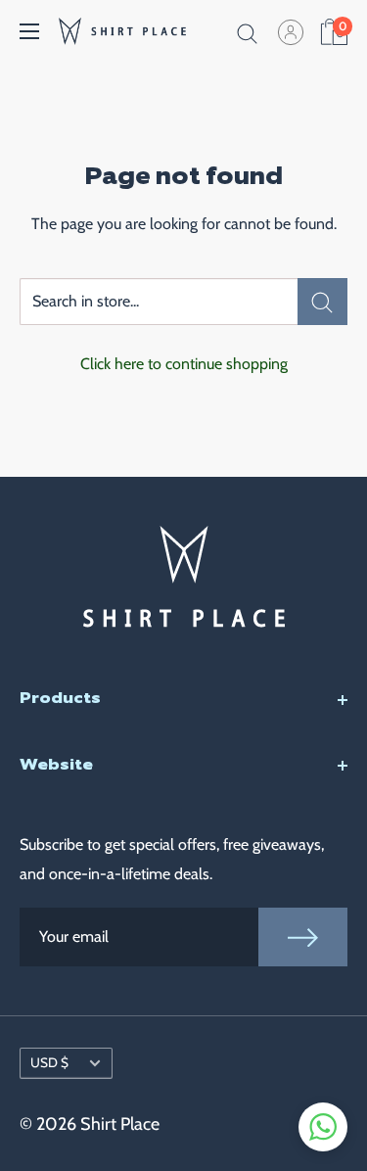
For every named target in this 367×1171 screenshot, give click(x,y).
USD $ (49, 1062)
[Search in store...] (322, 301)
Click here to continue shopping (184, 363)
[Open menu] (29, 31)
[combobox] (159, 301)
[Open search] (247, 31)
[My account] (290, 31)
